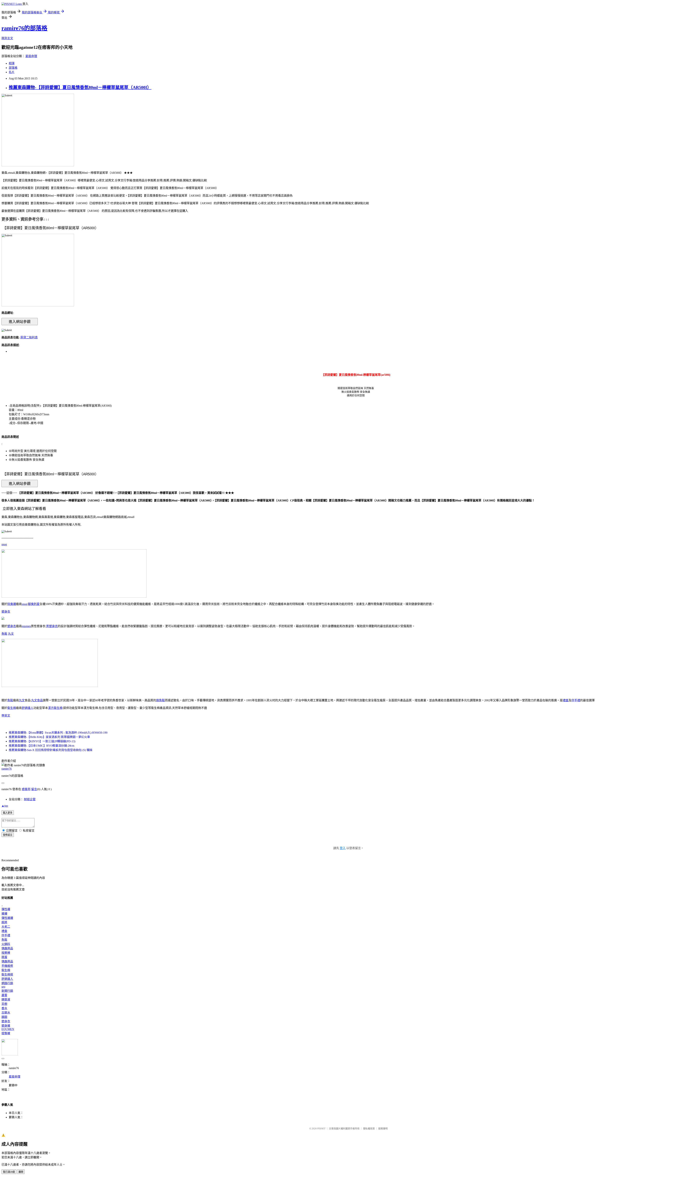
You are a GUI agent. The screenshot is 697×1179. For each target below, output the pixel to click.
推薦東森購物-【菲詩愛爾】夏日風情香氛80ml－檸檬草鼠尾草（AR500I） (80, 87)
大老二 (5, 926)
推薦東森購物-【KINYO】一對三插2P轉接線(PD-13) (42, 741)
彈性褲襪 (7, 917)
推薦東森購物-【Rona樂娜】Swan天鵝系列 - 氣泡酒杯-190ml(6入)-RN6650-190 (58, 732)
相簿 (12, 63)
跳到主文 (7, 38)
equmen (26, 626)
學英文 (5, 715)
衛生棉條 (7, 974)
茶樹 (4, 1003)
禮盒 (565, 700)
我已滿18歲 (9, 1171)
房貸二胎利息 (29, 337)
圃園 (4, 1016)
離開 (21, 1171)
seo (3, 986)
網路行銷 (7, 983)
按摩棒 (5, 952)
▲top (4, 805)
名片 (12, 72)
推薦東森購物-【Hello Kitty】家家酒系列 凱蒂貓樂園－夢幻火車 (49, 736)
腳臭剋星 (34, 604)
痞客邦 (26, 789)
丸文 (11, 633)
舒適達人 (27, 707)
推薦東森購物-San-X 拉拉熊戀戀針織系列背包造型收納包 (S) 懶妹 (50, 750)
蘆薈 (4, 995)
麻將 (4, 922)
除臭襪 (11, 604)
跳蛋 (4, 957)
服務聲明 (383, 1128)
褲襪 (4, 913)
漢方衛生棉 (55, 707)
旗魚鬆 (160, 700)
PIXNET (321, 1128)
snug (4, 544)
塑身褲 (5, 1025)
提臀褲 (5, 1033)
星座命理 (31, 56)
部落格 (13, 67)
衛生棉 (11, 707)
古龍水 (5, 1012)
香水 (4, 1008)
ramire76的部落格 (24, 28)
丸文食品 (37, 700)
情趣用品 (7, 948)
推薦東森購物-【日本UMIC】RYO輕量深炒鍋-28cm (41, 745)
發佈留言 (7, 835)
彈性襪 (5, 909)
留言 (34, 789)
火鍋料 (5, 944)
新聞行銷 (7, 990)
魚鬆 (4, 633)
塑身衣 (5, 611)
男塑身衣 (52, 626)
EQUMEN (7, 1029)
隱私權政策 (369, 1128)
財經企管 (30, 799)
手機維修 (7, 965)
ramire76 (6, 768)
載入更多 (7, 812)
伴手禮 (575, 700)
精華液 (5, 999)
